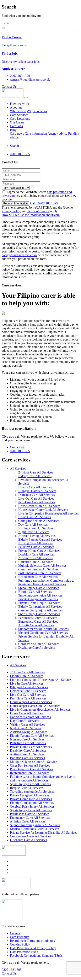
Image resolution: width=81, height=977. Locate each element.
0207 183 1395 (44, 203)
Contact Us (9, 86)
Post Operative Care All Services (39, 573)
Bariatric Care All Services (35, 562)
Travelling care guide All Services (40, 595)
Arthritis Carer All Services (36, 625)
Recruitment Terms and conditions (32, 940)
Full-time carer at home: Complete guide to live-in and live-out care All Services (46, 582)
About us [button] (16, 107)
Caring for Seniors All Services (38, 521)
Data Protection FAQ (24, 952)
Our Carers (17, 122)
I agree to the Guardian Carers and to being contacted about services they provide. (39, 195)
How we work (19, 103)
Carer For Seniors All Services (38, 569)
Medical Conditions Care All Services (43, 632)
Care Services (19, 115)
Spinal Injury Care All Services (38, 588)
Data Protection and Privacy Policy (33, 948)
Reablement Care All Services (38, 576)
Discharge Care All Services (36, 647)
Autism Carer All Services (35, 558)
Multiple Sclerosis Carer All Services (42, 565)
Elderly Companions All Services (40, 606)
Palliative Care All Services (36, 547)
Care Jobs (16, 126)
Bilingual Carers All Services (37, 491)
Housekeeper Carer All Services (39, 506)
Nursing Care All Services (35, 543)
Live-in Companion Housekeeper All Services (48, 513)
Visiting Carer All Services (35, 528)
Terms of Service (38, 211)
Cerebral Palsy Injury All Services (40, 610)
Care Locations (20, 118)
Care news (17, 133)
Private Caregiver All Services (38, 599)
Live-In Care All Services (35, 487)
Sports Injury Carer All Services (39, 614)
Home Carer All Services (34, 517)
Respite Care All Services (35, 591)
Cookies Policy (20, 944)
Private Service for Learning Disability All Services (43, 832)
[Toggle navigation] (26, 97)
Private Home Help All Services (39, 603)
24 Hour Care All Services (35, 472)
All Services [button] (18, 468)
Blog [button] (13, 130)
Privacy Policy (11, 211)
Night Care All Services (33, 532)
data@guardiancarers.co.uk (19, 255)
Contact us (17, 447)
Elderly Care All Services (35, 476)
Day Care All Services (33, 524)
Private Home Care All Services (39, 550)
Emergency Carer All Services (38, 621)
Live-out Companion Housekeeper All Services (41, 679)
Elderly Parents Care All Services (40, 539)
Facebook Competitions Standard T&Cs (36, 955)
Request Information (15, 203)
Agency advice (57, 133)
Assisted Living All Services (36, 535)
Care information (36, 133)
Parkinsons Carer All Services (37, 618)
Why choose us (37, 111)
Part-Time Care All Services (36, 502)
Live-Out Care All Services (36, 498)
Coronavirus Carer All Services (38, 644)
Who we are (18, 111)
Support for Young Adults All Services (43, 629)
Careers (15, 933)
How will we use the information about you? (31, 215)
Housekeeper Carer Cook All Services (43, 509)
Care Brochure (19, 937)
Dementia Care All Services (36, 494)
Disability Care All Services (36, 554)
